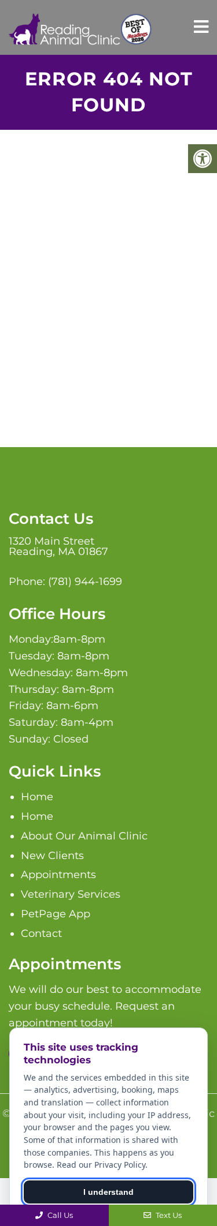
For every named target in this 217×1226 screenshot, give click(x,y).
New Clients (52, 855)
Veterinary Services (70, 894)
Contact (41, 933)
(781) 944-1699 (85, 581)
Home (37, 796)
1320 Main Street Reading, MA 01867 (58, 546)
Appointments (58, 874)
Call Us (59, 1215)
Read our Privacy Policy (101, 1164)
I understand (108, 1192)
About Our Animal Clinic (84, 836)
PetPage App (55, 914)
